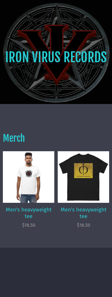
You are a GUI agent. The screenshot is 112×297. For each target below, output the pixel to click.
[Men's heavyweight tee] (28, 177)
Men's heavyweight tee (29, 213)
